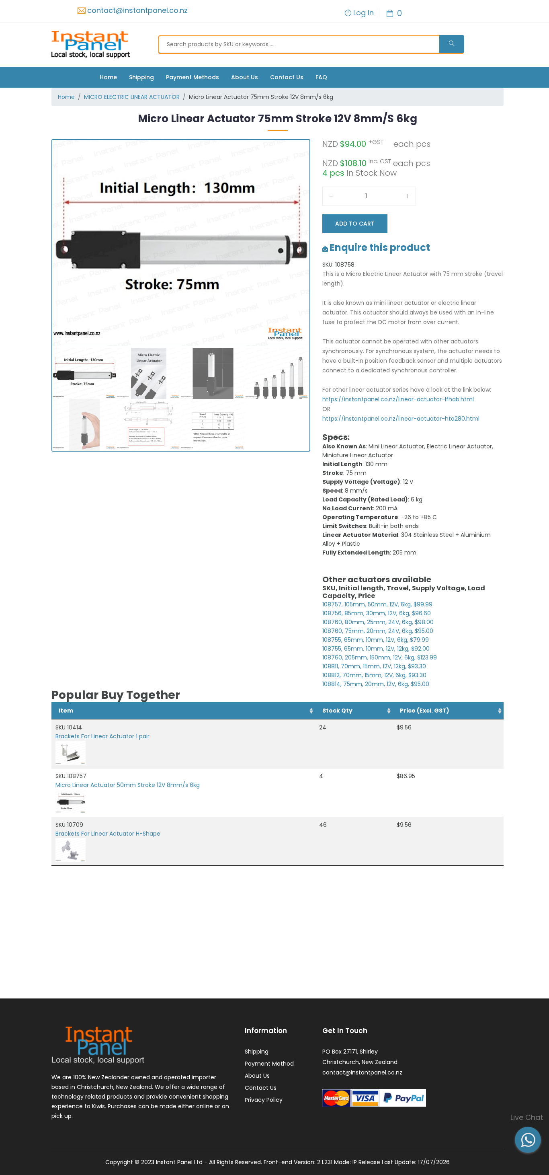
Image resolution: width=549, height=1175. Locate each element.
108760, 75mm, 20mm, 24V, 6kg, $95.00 (377, 631)
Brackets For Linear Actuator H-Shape (107, 834)
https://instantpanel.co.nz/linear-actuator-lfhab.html (398, 399)
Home (108, 77)
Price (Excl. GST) (424, 711)
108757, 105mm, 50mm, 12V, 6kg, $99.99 (377, 604)
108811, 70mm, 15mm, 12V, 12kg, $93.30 (374, 666)
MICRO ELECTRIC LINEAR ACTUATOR (132, 97)
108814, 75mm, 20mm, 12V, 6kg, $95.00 (375, 684)
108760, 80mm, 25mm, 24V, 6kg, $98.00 (378, 622)
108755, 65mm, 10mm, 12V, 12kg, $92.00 (376, 649)
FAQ (321, 77)
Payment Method (269, 1064)
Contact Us (286, 77)
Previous (40, 303)
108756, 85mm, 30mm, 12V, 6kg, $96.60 (376, 613)
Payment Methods (192, 77)
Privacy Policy (264, 1100)
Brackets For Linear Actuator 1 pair (102, 736)
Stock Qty (337, 711)
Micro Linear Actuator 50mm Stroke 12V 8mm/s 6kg (127, 785)
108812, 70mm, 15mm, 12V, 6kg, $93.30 (374, 675)
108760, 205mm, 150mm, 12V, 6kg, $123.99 (379, 657)
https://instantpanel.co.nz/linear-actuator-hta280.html (400, 419)
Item (66, 711)
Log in (363, 13)
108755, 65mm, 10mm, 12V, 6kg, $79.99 (375, 640)
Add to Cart (355, 224)
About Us (244, 77)
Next (323, 303)
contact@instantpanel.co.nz (137, 10)
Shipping (141, 77)
